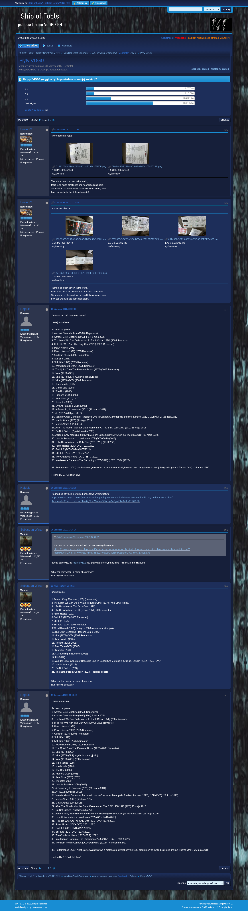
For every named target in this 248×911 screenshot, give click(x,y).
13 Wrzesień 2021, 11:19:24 (66, 202)
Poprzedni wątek (199, 69)
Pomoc (202, 904)
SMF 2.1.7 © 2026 (23, 904)
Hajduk (25, 309)
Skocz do (181, 883)
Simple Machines (39, 904)
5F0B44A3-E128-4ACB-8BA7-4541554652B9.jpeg (136, 166)
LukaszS (26, 129)
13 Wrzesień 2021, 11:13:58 (66, 130)
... (45, 120)
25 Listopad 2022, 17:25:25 (63, 530)
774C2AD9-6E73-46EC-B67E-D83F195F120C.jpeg (81, 273)
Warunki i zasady (214, 904)
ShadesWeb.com (39, 907)
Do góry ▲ (228, 904)
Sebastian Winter (32, 529)
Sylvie (133, 53)
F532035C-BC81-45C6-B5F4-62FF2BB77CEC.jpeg (137, 239)
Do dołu (23, 120)
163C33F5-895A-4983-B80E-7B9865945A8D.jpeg (80, 239)
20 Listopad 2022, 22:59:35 (63, 309)
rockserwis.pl (80, 562)
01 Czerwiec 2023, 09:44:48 (64, 695)
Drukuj (225, 120)
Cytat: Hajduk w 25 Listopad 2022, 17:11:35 (77, 537)
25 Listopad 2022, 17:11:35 (63, 488)
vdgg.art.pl (180, 38)
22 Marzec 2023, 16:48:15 (63, 586)
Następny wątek (220, 69)
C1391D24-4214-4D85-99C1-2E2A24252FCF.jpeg (80, 166)
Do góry (23, 868)
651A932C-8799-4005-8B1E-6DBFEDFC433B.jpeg (193, 239)
